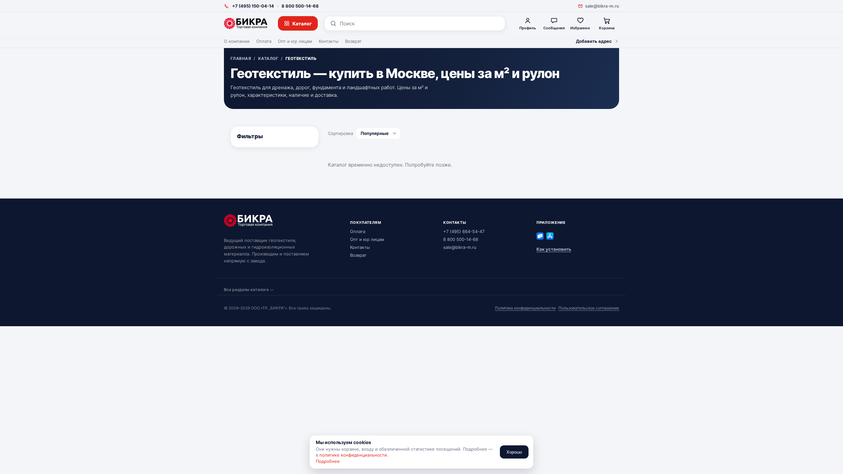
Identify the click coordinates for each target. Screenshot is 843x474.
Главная (241, 59)
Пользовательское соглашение (588, 307)
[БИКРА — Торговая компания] (245, 23)
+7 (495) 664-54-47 (463, 231)
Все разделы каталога (246, 289)
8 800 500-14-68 (300, 6)
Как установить (553, 249)
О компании (237, 41)
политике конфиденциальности (353, 455)
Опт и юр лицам (295, 41)
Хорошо (514, 452)
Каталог (302, 23)
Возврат (353, 41)
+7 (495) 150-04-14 (253, 6)
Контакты (329, 41)
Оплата (263, 41)
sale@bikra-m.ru (602, 6)
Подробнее (328, 461)
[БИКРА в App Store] (550, 236)
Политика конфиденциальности (525, 307)
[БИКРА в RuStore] (540, 236)
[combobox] (420, 23)
